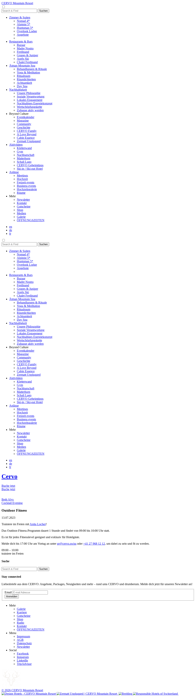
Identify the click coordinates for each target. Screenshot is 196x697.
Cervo (9, 476)
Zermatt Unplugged (29, 141)
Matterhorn (23, 158)
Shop (20, 210)
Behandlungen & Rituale (32, 69)
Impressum (23, 636)
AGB (20, 639)
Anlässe (14, 172)
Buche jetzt (8, 485)
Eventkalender (25, 117)
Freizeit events (25, 182)
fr (10, 233)
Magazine (23, 120)
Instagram (23, 657)
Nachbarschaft (25, 155)
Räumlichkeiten (26, 79)
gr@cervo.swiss (66, 543)
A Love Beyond (26, 134)
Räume (21, 192)
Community (24, 124)
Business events (26, 185)
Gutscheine (23, 206)
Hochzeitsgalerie (27, 189)
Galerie (21, 216)
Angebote (23, 34)
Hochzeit (22, 179)
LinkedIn (22, 660)
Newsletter (23, 199)
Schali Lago (24, 161)
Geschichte (23, 127)
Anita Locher (38, 524)
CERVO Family (27, 130)
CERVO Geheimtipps (30, 165)
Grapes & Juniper (27, 55)
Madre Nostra (25, 48)
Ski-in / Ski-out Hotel (30, 168)
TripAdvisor (24, 664)
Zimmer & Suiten (19, 17)
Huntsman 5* (25, 27)
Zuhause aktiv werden (30, 110)
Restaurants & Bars (21, 41)
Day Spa (22, 86)
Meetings (22, 175)
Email (8, 592)
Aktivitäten (16, 144)
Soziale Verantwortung (30, 96)
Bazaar (21, 45)
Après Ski (23, 58)
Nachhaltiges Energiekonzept (34, 103)
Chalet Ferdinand (27, 62)
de (10, 230)
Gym (20, 151)
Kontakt (22, 203)
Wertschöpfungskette (29, 106)
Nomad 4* (23, 21)
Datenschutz (24, 643)
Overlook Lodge (27, 31)
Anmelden (11, 596)
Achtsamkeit (24, 82)
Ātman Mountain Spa (22, 65)
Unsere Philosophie (28, 93)
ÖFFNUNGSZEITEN (30, 220)
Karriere (22, 612)
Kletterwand (24, 148)
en (10, 226)
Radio (20, 622)
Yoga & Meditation (28, 72)
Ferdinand (23, 51)
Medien (21, 213)
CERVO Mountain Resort (17, 3)
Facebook (23, 653)
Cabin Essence (26, 137)
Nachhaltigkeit (18, 89)
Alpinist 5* (23, 24)
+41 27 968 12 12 (94, 543)
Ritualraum (23, 76)
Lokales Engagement (29, 100)
